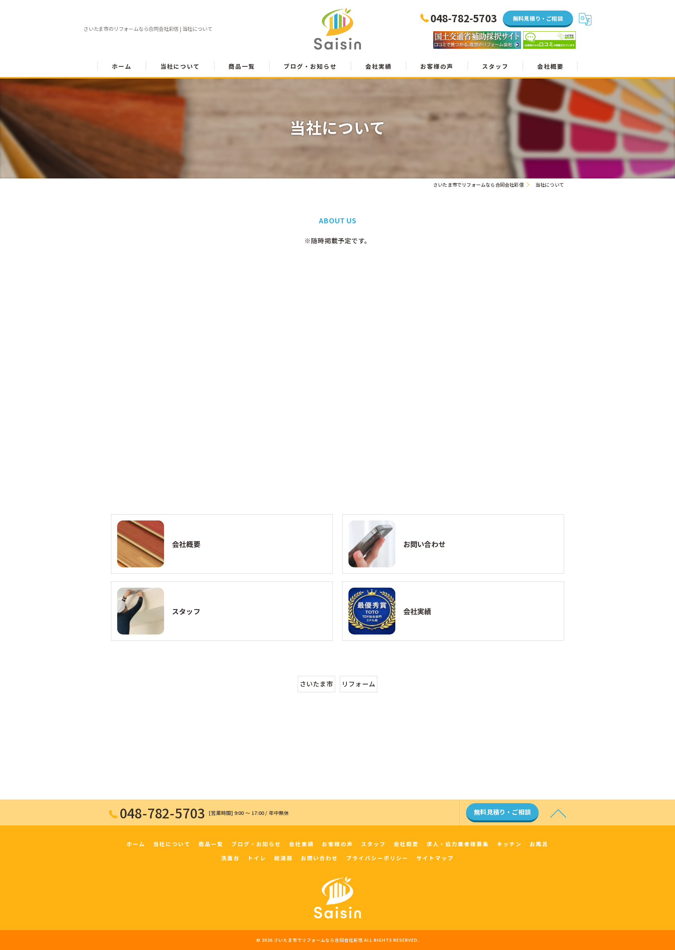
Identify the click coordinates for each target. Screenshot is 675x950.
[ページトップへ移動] (558, 813)
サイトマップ (435, 858)
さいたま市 (316, 683)
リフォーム (358, 683)
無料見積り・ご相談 (538, 18)
